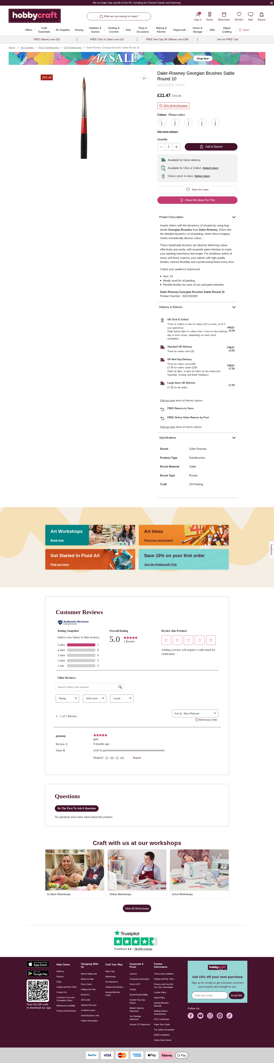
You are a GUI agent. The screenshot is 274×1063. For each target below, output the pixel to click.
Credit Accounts (88, 1010)
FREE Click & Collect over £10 (107, 39)
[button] (84, 117)
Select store (210, 168)
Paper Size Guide (162, 1024)
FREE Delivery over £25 (47, 39)
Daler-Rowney (198, 448)
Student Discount (88, 1005)
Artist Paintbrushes (48, 47)
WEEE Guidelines (162, 1035)
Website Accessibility (65, 1005)
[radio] (161, 122)
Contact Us (61, 992)
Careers (133, 974)
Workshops (110, 976)
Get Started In (111, 982)
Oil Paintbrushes (73, 47)
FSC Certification (161, 1019)
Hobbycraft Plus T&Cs (164, 979)
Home (12, 47)
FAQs (59, 982)
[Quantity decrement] (161, 147)
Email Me (236, 995)
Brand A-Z (85, 994)
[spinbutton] (169, 147)
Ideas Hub (110, 971)
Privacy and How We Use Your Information (163, 985)
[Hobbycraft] (35, 17)
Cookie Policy (160, 992)
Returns (60, 976)
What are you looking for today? (121, 16)
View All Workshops (137, 908)
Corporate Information (139, 979)
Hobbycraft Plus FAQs (66, 987)
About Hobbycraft (89, 974)
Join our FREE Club (227, 39)
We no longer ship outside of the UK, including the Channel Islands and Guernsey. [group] (137, 2)
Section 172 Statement (140, 1024)
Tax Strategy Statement (135, 1017)
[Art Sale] (137, 58)
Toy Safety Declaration (164, 1030)
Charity (133, 989)
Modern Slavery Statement (137, 1009)
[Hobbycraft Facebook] (191, 1016)
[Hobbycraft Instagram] (210, 1016)
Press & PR (135, 984)
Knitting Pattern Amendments (161, 1012)
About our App (87, 979)
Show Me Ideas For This (200, 200)
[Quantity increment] (176, 147)
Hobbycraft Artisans (114, 987)
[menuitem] (29, 30)
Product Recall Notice (66, 1011)
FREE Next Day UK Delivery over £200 (167, 39)
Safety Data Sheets (162, 1040)
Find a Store (86, 984)
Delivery (60, 971)
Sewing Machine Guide (112, 993)
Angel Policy (159, 997)
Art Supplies (27, 47)
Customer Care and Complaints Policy (65, 999)
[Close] (271, 3)
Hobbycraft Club (88, 989)
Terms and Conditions (164, 974)
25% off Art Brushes (175, 105)
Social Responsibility (139, 994)
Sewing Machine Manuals (161, 1004)
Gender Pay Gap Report (137, 1001)
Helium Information (89, 1021)
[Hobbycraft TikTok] (229, 1016)
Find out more (167, 400)
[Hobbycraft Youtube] (200, 1016)
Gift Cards (85, 1000)
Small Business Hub (90, 1015)
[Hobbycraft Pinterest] (220, 1016)
